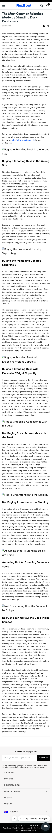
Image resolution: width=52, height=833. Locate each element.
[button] (26, 773)
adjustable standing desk (23, 140)
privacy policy (39, 767)
